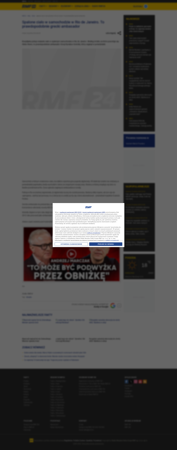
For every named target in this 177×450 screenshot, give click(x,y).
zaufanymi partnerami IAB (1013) (70, 212)
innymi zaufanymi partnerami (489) (94, 212)
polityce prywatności (93, 233)
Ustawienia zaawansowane (71, 244)
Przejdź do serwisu (106, 244)
